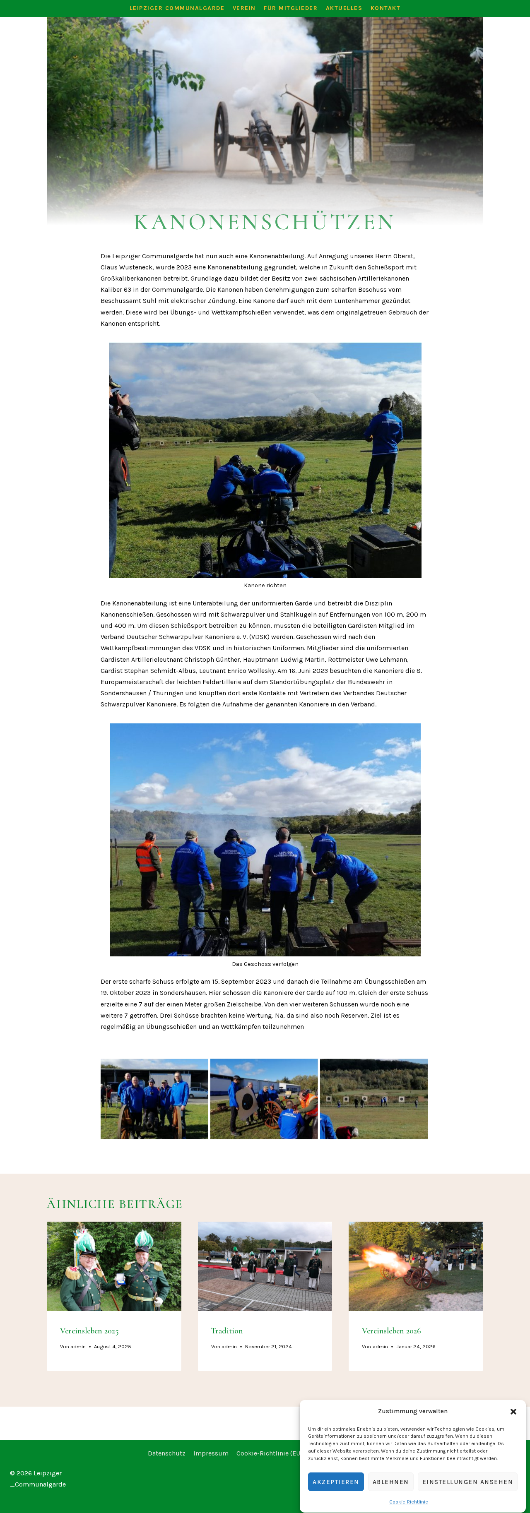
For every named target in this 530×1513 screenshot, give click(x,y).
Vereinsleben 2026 (391, 1330)
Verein (244, 8)
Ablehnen (391, 1482)
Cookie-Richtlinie (408, 1502)
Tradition (227, 1330)
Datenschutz (167, 1453)
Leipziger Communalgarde (177, 8)
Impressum (211, 1453)
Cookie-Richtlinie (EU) (269, 1453)
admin (78, 1346)
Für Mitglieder (291, 8)
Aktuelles (344, 8)
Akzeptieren (336, 1482)
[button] (513, 1411)
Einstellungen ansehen (467, 1482)
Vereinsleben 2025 (89, 1330)
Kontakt (386, 8)
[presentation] (114, 1266)
